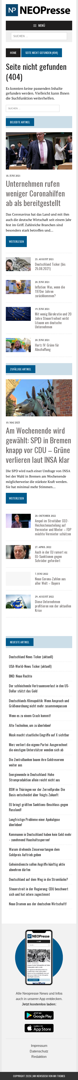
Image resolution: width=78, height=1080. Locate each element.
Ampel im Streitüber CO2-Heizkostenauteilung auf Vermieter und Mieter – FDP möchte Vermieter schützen (53, 527)
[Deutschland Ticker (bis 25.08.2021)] (18, 268)
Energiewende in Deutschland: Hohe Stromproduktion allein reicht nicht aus (34, 777)
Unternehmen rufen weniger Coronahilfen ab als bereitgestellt (35, 193)
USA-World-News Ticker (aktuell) (30, 666)
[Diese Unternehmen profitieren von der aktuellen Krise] (18, 606)
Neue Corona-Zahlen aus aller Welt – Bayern (50, 581)
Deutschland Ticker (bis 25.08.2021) (50, 266)
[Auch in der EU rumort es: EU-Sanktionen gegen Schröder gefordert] (18, 556)
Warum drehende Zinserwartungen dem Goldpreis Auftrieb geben (34, 852)
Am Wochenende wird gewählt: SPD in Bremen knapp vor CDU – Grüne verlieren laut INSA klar (38, 445)
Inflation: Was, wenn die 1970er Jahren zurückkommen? (50, 291)
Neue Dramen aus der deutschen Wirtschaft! (38, 903)
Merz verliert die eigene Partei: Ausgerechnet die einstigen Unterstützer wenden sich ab (38, 747)
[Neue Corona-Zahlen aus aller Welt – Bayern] (18, 583)
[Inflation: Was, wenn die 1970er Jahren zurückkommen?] (18, 291)
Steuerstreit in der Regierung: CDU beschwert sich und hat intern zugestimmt (38, 891)
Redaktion (39, 1056)
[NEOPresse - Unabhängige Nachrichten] (39, 10)
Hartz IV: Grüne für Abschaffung (47, 347)
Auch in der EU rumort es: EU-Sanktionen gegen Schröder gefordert (51, 556)
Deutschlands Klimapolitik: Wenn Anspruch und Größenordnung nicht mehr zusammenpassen (39, 703)
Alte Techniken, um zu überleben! (30, 725)
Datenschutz (39, 1051)
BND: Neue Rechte (20, 676)
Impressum (39, 1045)
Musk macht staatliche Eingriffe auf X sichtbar (39, 734)
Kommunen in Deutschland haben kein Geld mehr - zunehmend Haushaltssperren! (40, 837)
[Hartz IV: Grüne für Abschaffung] (18, 349)
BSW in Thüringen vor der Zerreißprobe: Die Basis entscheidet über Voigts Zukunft (37, 792)
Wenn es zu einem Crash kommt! (30, 715)
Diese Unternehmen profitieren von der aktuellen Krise (53, 606)
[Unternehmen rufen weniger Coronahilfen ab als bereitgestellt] (39, 166)
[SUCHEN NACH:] (39, 35)
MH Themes (59, 1076)
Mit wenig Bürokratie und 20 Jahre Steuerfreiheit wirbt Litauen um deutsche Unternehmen (53, 320)
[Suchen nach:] (32, 107)
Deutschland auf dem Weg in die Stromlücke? (38, 879)
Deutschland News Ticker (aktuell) (31, 656)
